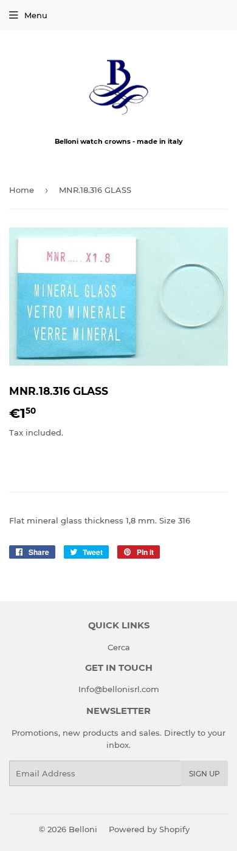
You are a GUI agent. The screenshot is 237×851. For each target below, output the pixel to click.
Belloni (83, 829)
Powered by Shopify (149, 829)
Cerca (119, 647)
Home (21, 190)
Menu (35, 15)
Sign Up (204, 773)
